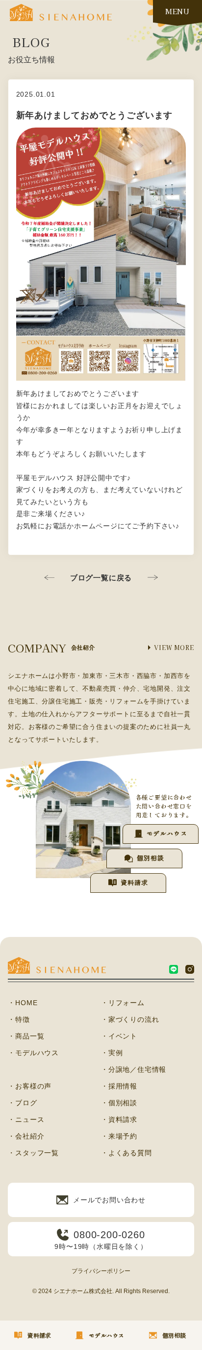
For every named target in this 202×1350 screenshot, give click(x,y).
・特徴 (18, 1019)
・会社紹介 (26, 1136)
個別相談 (150, 857)
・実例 (112, 1052)
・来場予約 (119, 1136)
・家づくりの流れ (130, 1019)
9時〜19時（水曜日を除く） (100, 1239)
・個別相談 (119, 1102)
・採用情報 (119, 1086)
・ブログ (22, 1102)
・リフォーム (123, 1002)
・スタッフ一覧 (33, 1152)
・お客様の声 (29, 1086)
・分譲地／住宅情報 (133, 1069)
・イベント (119, 1036)
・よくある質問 (126, 1152)
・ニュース (26, 1119)
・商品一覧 (26, 1036)
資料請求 (134, 882)
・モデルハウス (33, 1052)
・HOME (22, 1002)
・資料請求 (119, 1119)
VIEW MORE (174, 647)
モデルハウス (167, 833)
